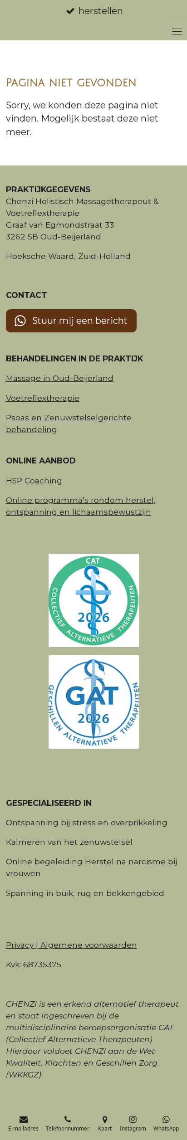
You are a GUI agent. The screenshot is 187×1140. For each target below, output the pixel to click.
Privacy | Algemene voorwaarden (71, 945)
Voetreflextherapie (42, 398)
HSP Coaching (34, 480)
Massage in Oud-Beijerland (59, 378)
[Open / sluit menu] (177, 31)
